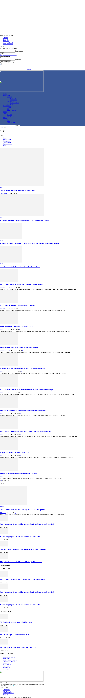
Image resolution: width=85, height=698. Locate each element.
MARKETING (7, 106)
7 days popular (7, 142)
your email (18, 59)
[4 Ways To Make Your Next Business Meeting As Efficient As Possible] (4, 558)
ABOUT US (6, 690)
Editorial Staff (6, 287)
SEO (8, 109)
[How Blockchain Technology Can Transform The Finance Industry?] (4, 546)
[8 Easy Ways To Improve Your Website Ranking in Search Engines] (9, 407)
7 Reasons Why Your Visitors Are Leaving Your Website (19, 347)
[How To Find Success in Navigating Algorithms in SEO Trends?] (9, 281)
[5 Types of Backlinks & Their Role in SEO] (9, 449)
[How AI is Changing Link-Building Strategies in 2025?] (22, 185)
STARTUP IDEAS (8, 113)
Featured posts (7, 139)
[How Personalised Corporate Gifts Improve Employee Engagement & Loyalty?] (4, 521)
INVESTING (13, 100)
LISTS (8, 121)
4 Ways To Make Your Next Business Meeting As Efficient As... (21, 562)
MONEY (9, 97)
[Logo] (21, 80)
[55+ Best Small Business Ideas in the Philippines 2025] (4, 644)
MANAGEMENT (11, 101)
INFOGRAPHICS (12, 116)
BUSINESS (6, 95)
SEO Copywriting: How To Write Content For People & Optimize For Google (26, 389)
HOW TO (9, 115)
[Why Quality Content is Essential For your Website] (9, 302)
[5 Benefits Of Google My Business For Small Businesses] (9, 470)
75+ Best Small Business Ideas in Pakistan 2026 (16, 622)
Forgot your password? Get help (8, 55)
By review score (7, 144)
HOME (5, 94)
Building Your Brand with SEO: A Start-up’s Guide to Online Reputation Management (29, 243)
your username (19, 50)
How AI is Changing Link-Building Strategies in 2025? (18, 190)
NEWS (5, 118)
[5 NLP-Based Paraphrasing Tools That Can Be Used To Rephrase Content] (9, 428)
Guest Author (3, 193)
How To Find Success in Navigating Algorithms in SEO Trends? (21, 284)
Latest (4, 138)
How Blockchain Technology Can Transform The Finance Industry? (23, 549)
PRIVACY (6, 41)
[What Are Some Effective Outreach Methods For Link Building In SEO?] (22, 215)
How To (2, 506)
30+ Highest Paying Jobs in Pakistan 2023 (14, 635)
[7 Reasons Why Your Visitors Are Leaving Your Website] (9, 344)
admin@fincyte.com (11, 685)
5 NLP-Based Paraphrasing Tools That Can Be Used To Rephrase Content (25, 431)
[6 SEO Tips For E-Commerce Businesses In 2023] (9, 323)
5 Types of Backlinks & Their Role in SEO (14, 452)
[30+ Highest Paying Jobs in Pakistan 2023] (4, 631)
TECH (5, 112)
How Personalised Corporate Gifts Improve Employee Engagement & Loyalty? (27, 524)
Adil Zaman (3, 513)
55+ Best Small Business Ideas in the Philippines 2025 (18, 647)
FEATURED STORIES (13, 122)
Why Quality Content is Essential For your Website (17, 305)
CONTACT (6, 39)
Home (1, 127)
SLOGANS (10, 104)
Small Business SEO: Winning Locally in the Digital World (20, 267)
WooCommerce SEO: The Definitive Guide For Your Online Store (22, 368)
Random (5, 145)
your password (19, 51)
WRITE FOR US (8, 42)
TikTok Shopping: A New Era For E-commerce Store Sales (20, 536)
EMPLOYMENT (14, 103)
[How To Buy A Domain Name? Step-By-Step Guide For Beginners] (13, 505)
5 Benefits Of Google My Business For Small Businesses (18, 473)
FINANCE (13, 98)
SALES (9, 107)
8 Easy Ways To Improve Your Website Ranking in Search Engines (22, 410)
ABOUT (5, 38)
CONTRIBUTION (8, 693)
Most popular (6, 141)
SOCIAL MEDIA (11, 110)
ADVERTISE (7, 691)
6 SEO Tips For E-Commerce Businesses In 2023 (16, 326)
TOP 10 (9, 119)
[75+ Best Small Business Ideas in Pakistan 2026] (4, 619)
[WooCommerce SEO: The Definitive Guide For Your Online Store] (9, 365)
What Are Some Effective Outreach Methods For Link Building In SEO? (24, 220)
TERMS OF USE (8, 44)
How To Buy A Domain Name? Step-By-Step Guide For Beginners (22, 510)
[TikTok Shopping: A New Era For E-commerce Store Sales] (4, 533)
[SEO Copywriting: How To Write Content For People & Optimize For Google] (9, 386)
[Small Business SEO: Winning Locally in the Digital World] (11, 262)
